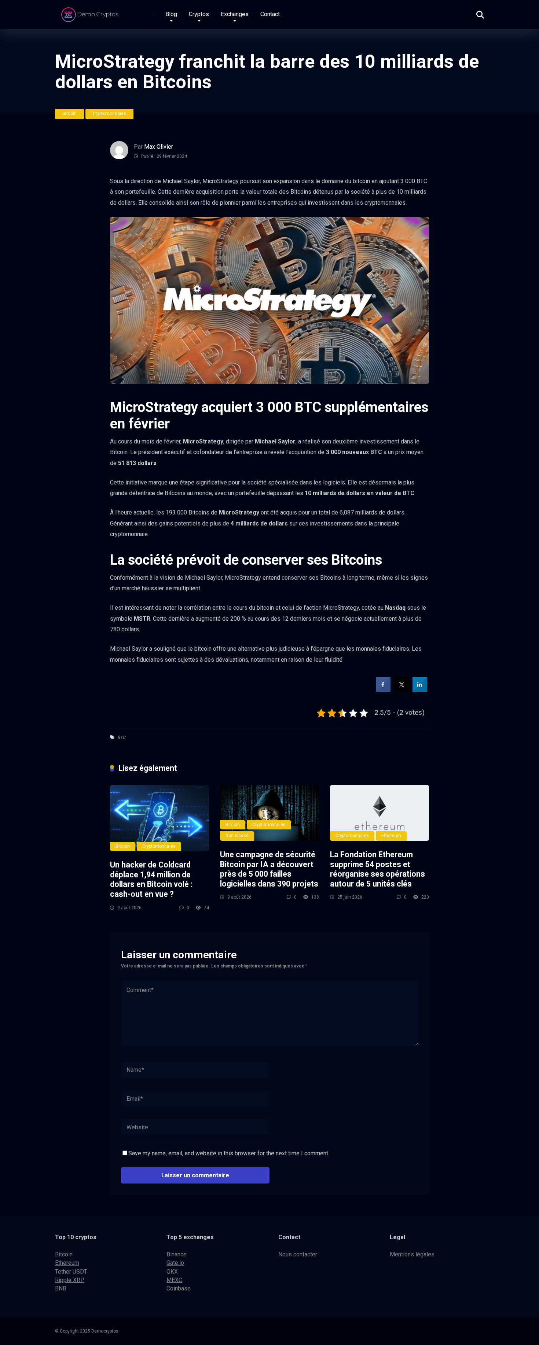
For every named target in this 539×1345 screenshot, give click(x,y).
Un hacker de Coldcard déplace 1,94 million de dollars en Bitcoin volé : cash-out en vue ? (151, 879)
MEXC (174, 1280)
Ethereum (391, 835)
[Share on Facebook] (383, 689)
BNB (60, 1288)
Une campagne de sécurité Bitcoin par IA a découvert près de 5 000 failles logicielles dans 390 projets (269, 869)
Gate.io (175, 1262)
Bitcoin (69, 113)
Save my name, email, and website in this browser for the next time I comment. (228, 1153)
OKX (172, 1271)
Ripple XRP (69, 1280)
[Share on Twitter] (401, 689)
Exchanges (235, 14)
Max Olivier (158, 146)
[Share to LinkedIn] (419, 689)
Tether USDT (71, 1271)
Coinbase (178, 1288)
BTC (121, 737)
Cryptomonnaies (109, 113)
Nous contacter (297, 1254)
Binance (176, 1254)
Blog (171, 14)
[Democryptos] (90, 12)
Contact (270, 14)
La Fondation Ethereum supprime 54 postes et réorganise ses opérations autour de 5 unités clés (377, 869)
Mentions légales (412, 1254)
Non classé (237, 835)
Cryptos (199, 14)
